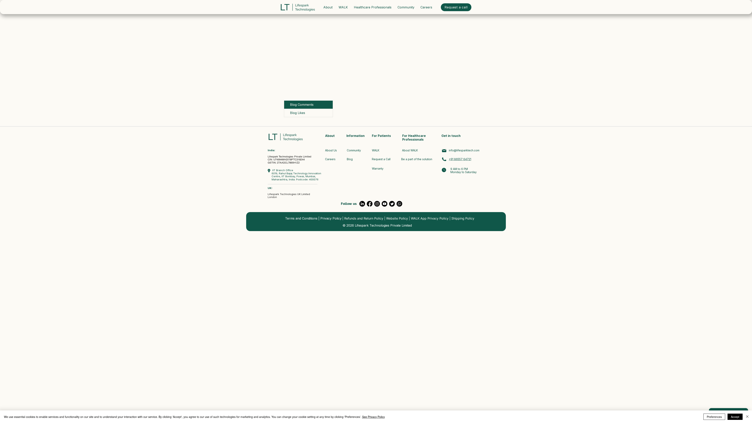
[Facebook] (369, 204)
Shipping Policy (462, 218)
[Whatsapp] (399, 204)
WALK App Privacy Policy (429, 218)
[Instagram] (377, 204)
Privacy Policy (331, 218)
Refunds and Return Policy (363, 218)
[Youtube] (384, 204)
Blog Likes (297, 113)
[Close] (747, 417)
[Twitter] (392, 204)
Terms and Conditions (301, 218)
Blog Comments (302, 105)
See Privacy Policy (373, 417)
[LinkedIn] (362, 204)
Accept (735, 417)
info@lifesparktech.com (464, 150)
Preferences (714, 417)
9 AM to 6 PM (459, 169)
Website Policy (397, 218)
